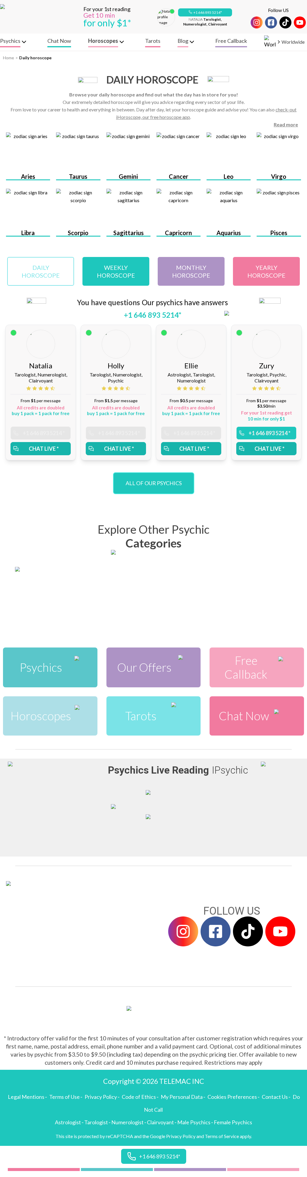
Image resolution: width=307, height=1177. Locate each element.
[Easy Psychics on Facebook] (271, 22)
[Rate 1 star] (29, 388)
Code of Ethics (139, 1096)
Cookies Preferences (232, 1096)
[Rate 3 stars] (41, 388)
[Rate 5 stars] (52, 388)
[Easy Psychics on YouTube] (300, 22)
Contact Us (275, 1096)
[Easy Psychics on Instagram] (257, 22)
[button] (205, 12)
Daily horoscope (35, 57)
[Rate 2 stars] (35, 388)
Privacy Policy (101, 1096)
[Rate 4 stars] (47, 388)
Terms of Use (64, 1096)
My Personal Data (182, 1096)
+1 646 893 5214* (207, 12)
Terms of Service (222, 1136)
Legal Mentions (26, 1096)
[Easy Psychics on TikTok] (285, 22)
